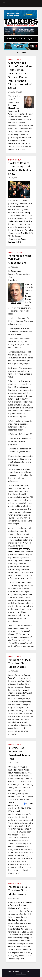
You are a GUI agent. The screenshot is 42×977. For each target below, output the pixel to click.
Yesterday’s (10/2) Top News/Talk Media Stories (19, 890)
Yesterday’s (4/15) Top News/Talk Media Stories (19, 663)
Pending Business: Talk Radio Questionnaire (19, 259)
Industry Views (15, 252)
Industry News (15, 60)
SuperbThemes (21, 974)
